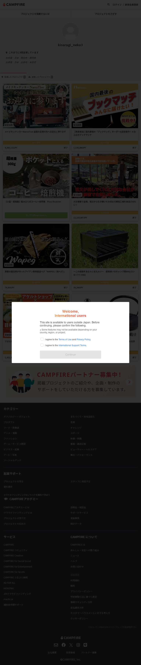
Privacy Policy (83, 339)
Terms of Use (65, 339)
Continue (70, 354)
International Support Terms (72, 345)
